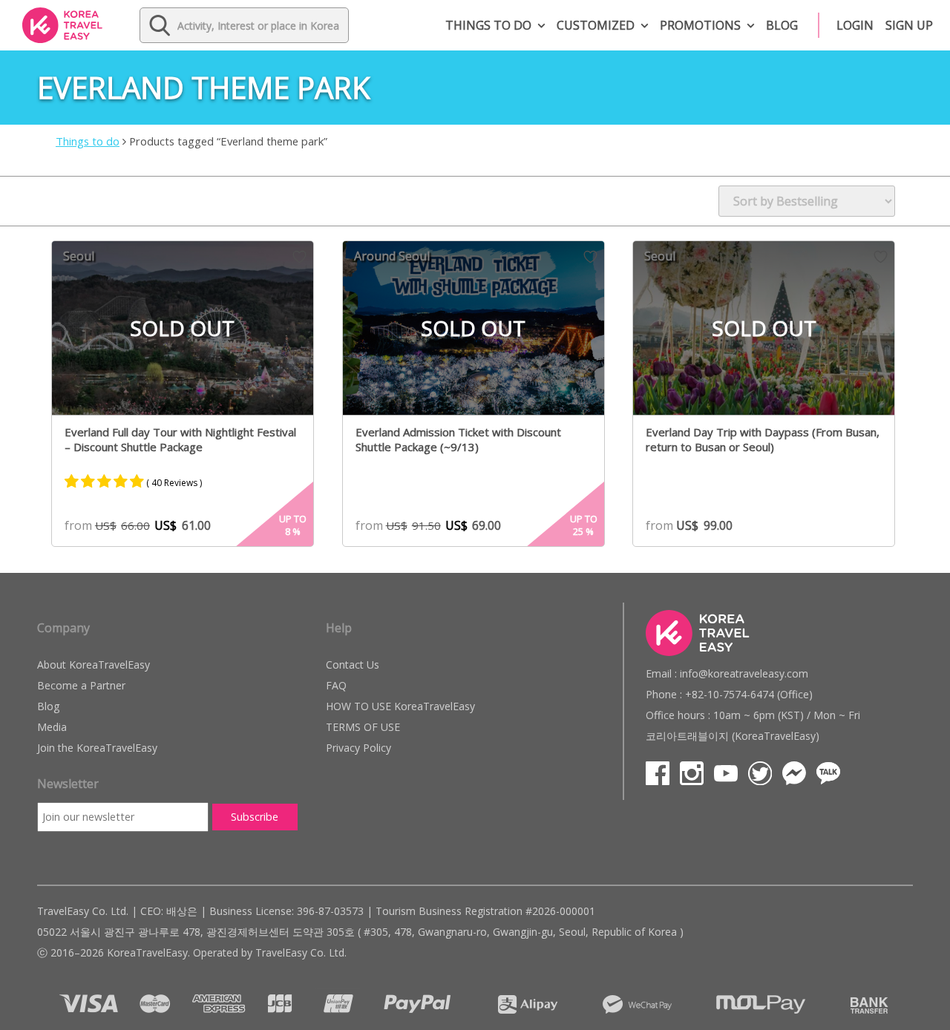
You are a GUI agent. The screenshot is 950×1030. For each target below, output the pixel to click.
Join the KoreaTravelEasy (97, 748)
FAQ (336, 685)
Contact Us (352, 664)
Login (855, 25)
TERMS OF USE (363, 727)
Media (52, 727)
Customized (596, 25)
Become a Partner (81, 685)
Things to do (488, 25)
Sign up (909, 25)
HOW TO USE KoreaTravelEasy (400, 706)
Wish (299, 257)
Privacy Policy (358, 748)
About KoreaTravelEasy (93, 664)
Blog (782, 25)
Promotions (700, 25)
